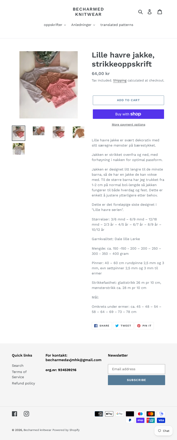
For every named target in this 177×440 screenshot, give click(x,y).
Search (18, 365)
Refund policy (23, 383)
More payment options (128, 124)
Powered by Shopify (66, 430)
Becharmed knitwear (88, 11)
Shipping (119, 80)
